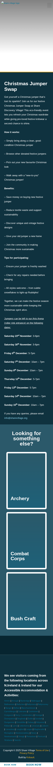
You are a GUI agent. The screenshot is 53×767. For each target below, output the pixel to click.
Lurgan (29, 729)
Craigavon (8, 715)
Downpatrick (9, 719)
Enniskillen (21, 722)
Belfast (17, 708)
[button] (49, 5)
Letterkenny (24, 726)
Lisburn (45, 726)
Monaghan (9, 733)
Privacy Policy (27, 753)
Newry (34, 733)
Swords (17, 740)
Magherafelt (39, 729)
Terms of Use (42, 750)
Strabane (8, 740)
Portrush (41, 736)
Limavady (35, 726)
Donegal (38, 715)
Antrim (7, 701)
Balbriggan (36, 701)
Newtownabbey (22, 733)
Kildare (7, 726)
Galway (31, 722)
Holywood (40, 722)
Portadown (31, 736)
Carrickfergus (10, 711)
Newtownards (10, 736)
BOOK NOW (10, 765)
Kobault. (30, 757)
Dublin (30, 719)
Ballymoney (43, 704)
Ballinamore (9, 704)
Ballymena (31, 704)
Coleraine (22, 711)
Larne (14, 726)
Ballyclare (21, 704)
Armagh (15, 701)
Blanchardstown (28, 708)
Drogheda (21, 719)
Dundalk (38, 719)
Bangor (8, 708)
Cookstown (33, 711)
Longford (20, 729)
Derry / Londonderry (24, 715)
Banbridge (25, 701)
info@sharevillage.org (15, 418)
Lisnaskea (9, 729)
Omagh (21, 736)
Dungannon (9, 722)
